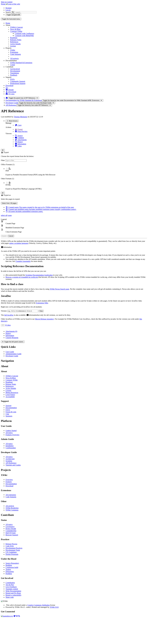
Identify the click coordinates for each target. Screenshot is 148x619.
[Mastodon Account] (7, 616)
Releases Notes (15, 40)
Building (9, 565)
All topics (9, 433)
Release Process (11, 544)
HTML (8, 185)
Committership (11, 531)
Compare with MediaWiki (24, 36)
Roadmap (13, 38)
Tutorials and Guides (13, 465)
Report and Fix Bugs (13, 593)
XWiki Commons (12, 510)
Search (8, 12)
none (10, 215)
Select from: (9, 203)
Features (9, 482)
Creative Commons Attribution (38, 605)
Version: (4, 311)
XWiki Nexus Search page (59, 289)
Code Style (10, 546)
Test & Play (10, 585)
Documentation (11, 408)
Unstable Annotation (23, 261)
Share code (10, 597)
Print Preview (22, 131)
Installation (10, 446)
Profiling (9, 574)
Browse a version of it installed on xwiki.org (22, 277)
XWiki (12, 50)
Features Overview (12, 435)
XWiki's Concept (16, 27)
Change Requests (12, 338)
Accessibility (10, 397)
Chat (7, 414)
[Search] (13, 12)
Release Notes (11, 384)
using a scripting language (18, 243)
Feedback (13, 75)
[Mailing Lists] (17, 616)
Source (20, 136)
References (14, 42)
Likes (19, 146)
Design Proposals (12, 554)
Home (8, 23)
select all (4, 215)
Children (20, 138)
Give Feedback (11, 587)
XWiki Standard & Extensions (21, 63)
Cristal (12, 65)
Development (15, 71)
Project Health (11, 529)
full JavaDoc (9, 315)
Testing (8, 569)
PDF (7, 171)
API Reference (11, 105)
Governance (10, 527)
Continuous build (12, 567)
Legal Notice (10, 395)
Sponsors (9, 416)
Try (7, 88)
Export (20, 129)
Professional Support (17, 83)
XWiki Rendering (12, 508)
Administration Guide (13, 354)
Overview (9, 480)
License (13, 46)
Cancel (11, 236)
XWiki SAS (54, 607)
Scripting (9, 461)
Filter (3, 160)
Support (8, 406)
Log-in (8, 10)
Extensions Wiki (42, 303)
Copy (19, 125)
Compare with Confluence (24, 33)
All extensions (11, 495)
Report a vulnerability (13, 595)
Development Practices (14, 548)
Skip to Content (6, 2)
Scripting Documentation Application (39, 275)
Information (21, 144)
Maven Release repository (44, 319)
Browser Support (12, 535)
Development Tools (13, 550)
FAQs (12, 79)
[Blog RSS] (19, 616)
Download (9, 85)
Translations (14, 73)
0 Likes (8, 325)
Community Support (17, 81)
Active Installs (15, 44)
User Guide (10, 352)
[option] (76, 171)
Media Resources (12, 393)
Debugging (10, 572)
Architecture (10, 459)
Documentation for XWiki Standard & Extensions (24, 100)
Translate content (12, 589)
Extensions (14, 52)
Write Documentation (13, 591)
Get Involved (15, 69)
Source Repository (12, 563)
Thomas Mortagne (20, 117)
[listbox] (74, 177)
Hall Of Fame (11, 533)
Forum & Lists (11, 412)
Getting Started (11, 431)
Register (9, 8)
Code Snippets (15, 54)
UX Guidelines (11, 552)
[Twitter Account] (14, 616)
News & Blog (15, 29)
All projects (14, 58)
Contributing (10, 583)
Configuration (11, 448)
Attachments (22, 140)
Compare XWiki (16, 31)
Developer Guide (12, 103)
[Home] (7, 98)
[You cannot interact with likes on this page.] (3, 325)
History (20, 142)
